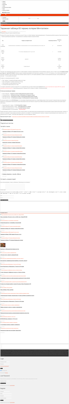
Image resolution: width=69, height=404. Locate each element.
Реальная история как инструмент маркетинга (10, 330)
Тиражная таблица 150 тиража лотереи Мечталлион (14, 164)
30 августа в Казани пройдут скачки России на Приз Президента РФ (15, 284)
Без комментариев (14, 31)
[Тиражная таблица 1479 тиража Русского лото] (11, 129)
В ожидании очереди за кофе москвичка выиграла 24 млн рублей (15, 278)
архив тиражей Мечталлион (8, 120)
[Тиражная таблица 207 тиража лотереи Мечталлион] (10, 226)
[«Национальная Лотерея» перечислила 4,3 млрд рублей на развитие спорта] (14, 293)
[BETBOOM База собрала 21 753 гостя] (7, 316)
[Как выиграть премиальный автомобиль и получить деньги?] (11, 258)
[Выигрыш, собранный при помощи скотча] (2, 246)
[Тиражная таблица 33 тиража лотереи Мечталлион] (12, 156)
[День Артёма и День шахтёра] (6, 287)
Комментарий (2, 189)
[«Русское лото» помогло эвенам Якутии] (8, 252)
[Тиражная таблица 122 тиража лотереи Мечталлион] (12, 151)
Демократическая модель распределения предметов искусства (14, 313)
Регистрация (7, 12)
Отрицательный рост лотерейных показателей (10, 222)
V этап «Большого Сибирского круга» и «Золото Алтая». (12, 272)
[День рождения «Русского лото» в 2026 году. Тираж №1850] (12, 214)
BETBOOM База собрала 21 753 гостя (8, 318)
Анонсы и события (5, 10)
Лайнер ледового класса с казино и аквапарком (11, 307)
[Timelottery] (5, 14)
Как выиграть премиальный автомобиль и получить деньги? (13, 260)
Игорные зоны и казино (6, 7)
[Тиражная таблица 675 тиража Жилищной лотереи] (12, 167)
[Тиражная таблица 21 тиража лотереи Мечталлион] (12, 145)
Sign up (6, 372)
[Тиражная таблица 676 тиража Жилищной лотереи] (12, 134)
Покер (3, 8)
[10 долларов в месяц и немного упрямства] (8, 322)
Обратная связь (5, 18)
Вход (4, 12)
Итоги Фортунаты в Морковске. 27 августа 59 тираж (12, 266)
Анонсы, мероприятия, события (9, 347)
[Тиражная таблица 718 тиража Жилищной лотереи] (10, 237)
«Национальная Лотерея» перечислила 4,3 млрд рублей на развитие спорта (17, 295)
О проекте (4, 17)
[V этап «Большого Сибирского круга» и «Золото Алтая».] (11, 270)
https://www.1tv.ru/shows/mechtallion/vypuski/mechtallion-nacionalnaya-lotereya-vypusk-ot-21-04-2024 (30, 116)
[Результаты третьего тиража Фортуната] (10, 140)
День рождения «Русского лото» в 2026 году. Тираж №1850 (13, 216)
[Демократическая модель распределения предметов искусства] (12, 310)
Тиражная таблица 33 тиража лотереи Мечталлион (13, 158)
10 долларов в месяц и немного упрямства (10, 324)
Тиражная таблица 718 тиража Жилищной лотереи (11, 240)
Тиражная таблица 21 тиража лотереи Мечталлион (13, 148)
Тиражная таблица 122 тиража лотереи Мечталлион (14, 153)
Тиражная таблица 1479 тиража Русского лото (12, 131)
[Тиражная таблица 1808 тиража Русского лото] (9, 232)
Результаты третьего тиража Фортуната (11, 142)
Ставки (3, 5)
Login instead (12, 385)
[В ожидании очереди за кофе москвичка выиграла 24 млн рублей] (13, 275)
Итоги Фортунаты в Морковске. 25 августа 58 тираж (12, 301)
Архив (1, 25)
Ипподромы (4, 4)
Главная (3, 1)
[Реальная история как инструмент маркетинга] (9, 328)
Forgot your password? (4, 366)
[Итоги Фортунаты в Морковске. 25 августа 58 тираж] (10, 299)
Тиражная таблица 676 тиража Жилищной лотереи (13, 137)
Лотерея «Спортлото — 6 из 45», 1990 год (11, 174)
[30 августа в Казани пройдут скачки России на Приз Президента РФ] (13, 281)
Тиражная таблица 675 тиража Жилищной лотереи (13, 169)
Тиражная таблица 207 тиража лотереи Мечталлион (12, 228)
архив (1, 120)
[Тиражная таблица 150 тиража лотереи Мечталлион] (12, 162)
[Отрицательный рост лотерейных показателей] (9, 220)
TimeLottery (4, 31)
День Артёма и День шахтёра (6, 289)
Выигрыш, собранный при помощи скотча (9, 249)
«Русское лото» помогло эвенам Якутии (9, 254)
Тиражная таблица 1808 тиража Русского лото (10, 234)
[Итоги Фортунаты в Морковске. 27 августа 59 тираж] (10, 264)
